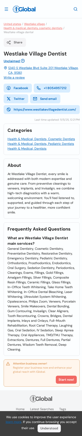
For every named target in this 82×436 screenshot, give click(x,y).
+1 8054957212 (55, 88)
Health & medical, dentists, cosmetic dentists (33, 28)
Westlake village (34, 24)
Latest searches (42, 409)
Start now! (66, 380)
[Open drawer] (6, 8)
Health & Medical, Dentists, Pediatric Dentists (41, 144)
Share (18, 42)
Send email (48, 99)
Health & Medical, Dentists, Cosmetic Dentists (41, 139)
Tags (62, 409)
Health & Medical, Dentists (27, 148)
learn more (13, 422)
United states (12, 24)
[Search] (75, 8)
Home (20, 409)
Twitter (19, 99)
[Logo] (24, 9)
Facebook (21, 88)
